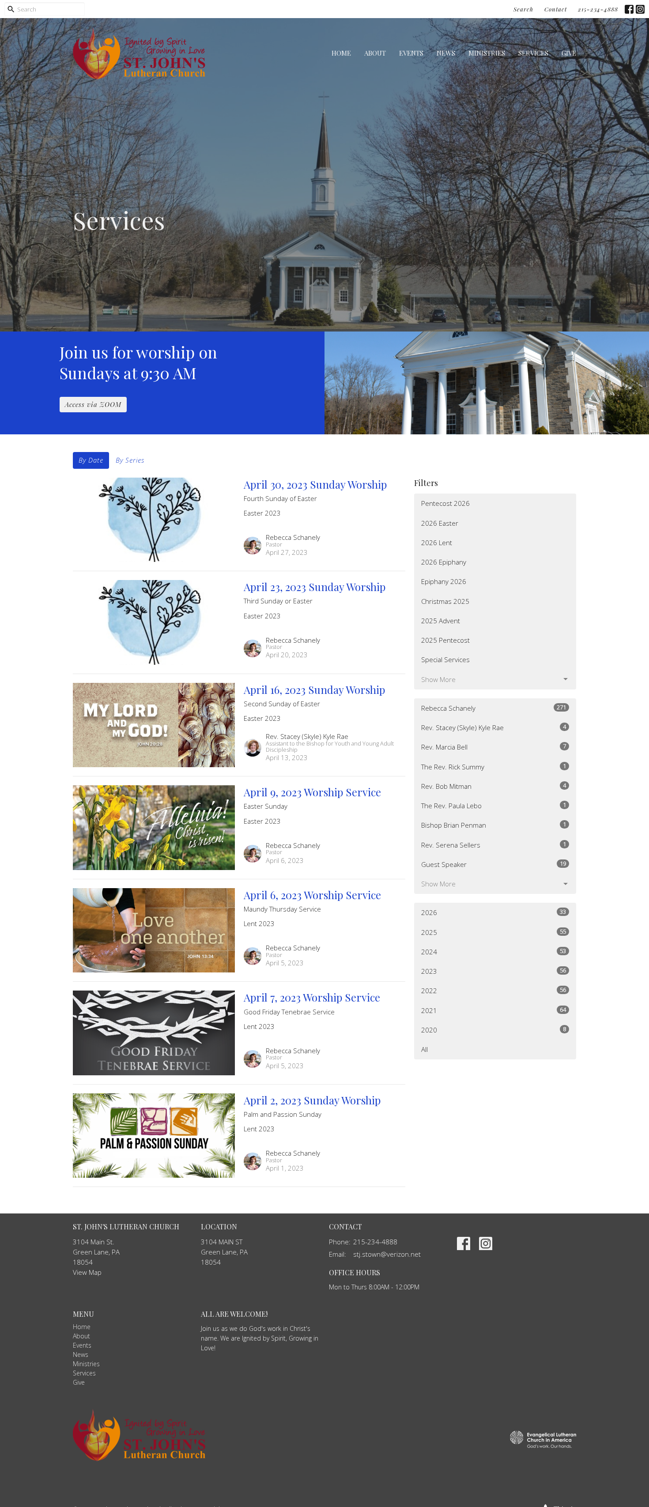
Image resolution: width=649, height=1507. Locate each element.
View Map (87, 1272)
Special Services (445, 659)
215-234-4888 (598, 9)
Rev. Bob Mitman (493, 786)
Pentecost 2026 (445, 503)
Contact (555, 9)
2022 (493, 990)
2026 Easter (439, 523)
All (424, 1049)
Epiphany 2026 (443, 581)
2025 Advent (440, 620)
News (446, 53)
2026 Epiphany (443, 562)
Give (569, 53)
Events (411, 53)
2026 (493, 912)
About (375, 53)
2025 (493, 932)
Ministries (486, 53)
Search (523, 9)
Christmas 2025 (445, 601)
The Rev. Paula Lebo (493, 805)
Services (533, 53)
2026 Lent (436, 542)
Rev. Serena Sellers (493, 844)
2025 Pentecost (445, 640)
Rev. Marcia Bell (493, 746)
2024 (493, 951)
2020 (493, 1029)
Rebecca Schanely (493, 707)
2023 (493, 971)
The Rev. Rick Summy (493, 766)
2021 (493, 1010)
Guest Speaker (493, 864)
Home (341, 53)
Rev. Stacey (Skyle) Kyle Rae (493, 727)
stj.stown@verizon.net (387, 1254)
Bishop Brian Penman (493, 824)
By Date (91, 460)
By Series (130, 460)
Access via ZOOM (93, 404)
